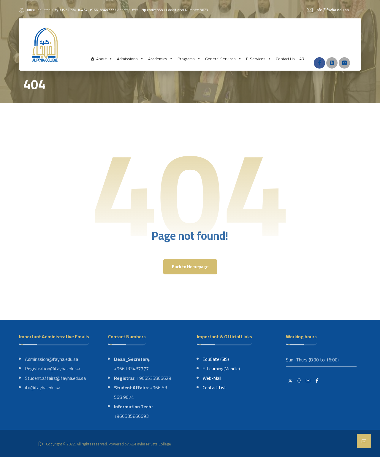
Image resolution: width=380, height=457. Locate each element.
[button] (319, 63)
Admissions (127, 59)
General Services (220, 59)
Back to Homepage (190, 267)
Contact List (214, 387)
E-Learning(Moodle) (221, 368)
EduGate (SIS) (216, 359)
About (101, 59)
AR (301, 59)
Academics (157, 59)
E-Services (255, 59)
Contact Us (285, 59)
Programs (186, 59)
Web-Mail (212, 378)
